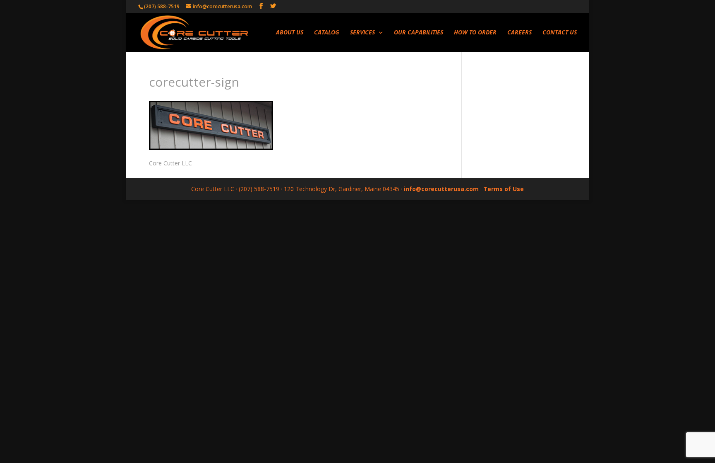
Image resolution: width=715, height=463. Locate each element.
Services (362, 32)
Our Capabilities (418, 32)
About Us (289, 32)
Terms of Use (503, 189)
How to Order (475, 32)
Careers (519, 32)
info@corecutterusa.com (441, 189)
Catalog (326, 32)
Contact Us (559, 32)
